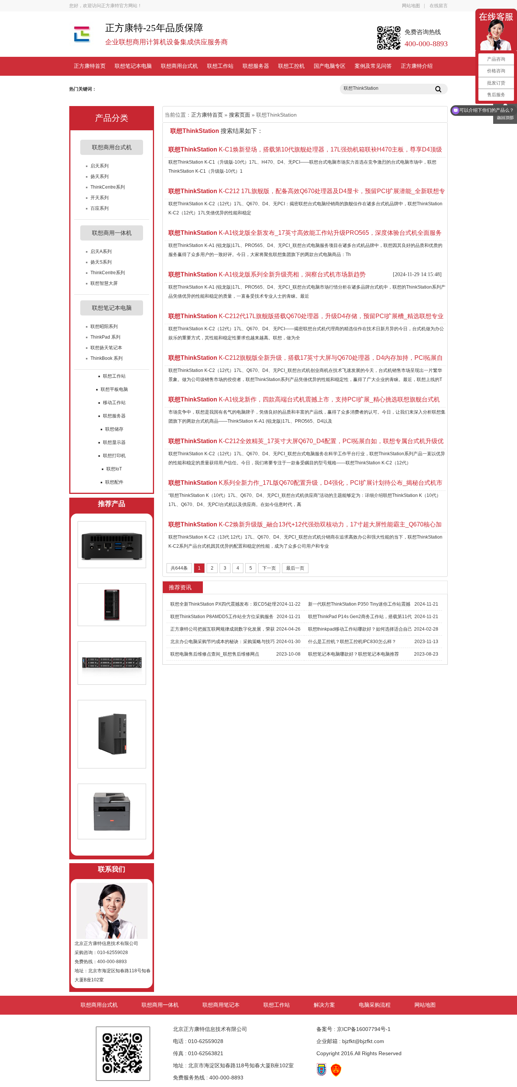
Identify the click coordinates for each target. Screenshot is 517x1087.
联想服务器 (256, 66)
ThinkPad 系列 (105, 337)
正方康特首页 (90, 66)
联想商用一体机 (160, 1005)
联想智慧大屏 (104, 283)
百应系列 (99, 208)
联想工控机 (291, 66)
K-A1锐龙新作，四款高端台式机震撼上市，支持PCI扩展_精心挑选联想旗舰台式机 (304, 399)
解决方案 (324, 1005)
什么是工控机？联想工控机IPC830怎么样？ (352, 641)
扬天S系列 (101, 262)
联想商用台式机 (179, 66)
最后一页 (295, 568)
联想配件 (114, 482)
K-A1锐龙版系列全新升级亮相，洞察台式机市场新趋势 (267, 274)
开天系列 (99, 197)
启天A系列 (101, 251)
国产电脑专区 (330, 66)
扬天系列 (99, 176)
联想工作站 (220, 66)
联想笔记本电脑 (133, 66)
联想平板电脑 (114, 389)
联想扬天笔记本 (106, 347)
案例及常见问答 (373, 66)
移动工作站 (114, 402)
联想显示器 (114, 442)
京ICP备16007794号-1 (364, 1029)
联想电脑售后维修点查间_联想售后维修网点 (214, 654)
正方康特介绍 (417, 66)
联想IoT (114, 469)
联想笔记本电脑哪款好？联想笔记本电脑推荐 (353, 654)
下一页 (269, 568)
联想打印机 (114, 455)
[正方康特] (81, 38)
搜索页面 (239, 115)
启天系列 (99, 166)
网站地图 (411, 5)
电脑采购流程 (375, 1005)
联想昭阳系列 (104, 326)
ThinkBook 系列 (106, 358)
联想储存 (114, 429)
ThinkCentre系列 (107, 187)
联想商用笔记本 (221, 1005)
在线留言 (439, 5)
